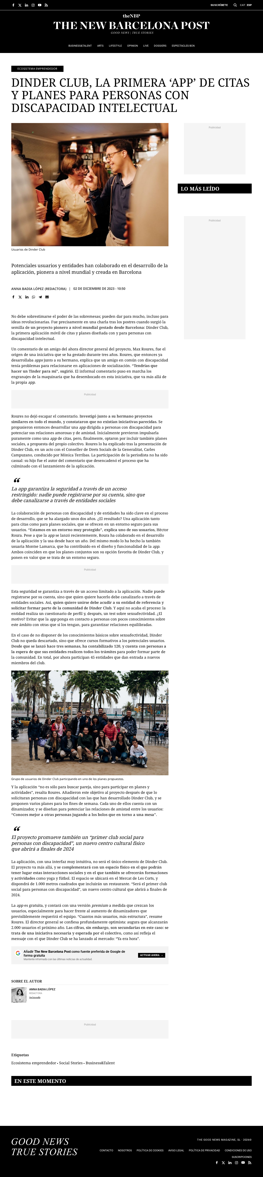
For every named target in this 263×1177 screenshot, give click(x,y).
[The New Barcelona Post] (44, 1147)
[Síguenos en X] (20, 5)
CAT (242, 5)
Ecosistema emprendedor (37, 68)
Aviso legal (176, 1150)
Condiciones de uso (238, 1150)
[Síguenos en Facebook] (13, 5)
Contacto (106, 1150)
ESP (249, 5)
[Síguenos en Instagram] (33, 5)
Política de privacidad (204, 1150)
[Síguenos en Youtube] (40, 5)
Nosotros (125, 1150)
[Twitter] (20, 297)
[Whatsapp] (33, 297)
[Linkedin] (27, 297)
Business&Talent (100, 1062)
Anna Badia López (27, 288)
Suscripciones (242, 1157)
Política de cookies (150, 1150)
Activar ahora (149, 955)
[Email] (47, 297)
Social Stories (71, 1062)
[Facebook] (13, 297)
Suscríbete (219, 5)
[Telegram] (40, 297)
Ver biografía (34, 997)
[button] (235, 5)
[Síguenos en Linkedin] (26, 5)
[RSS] (46, 5)
